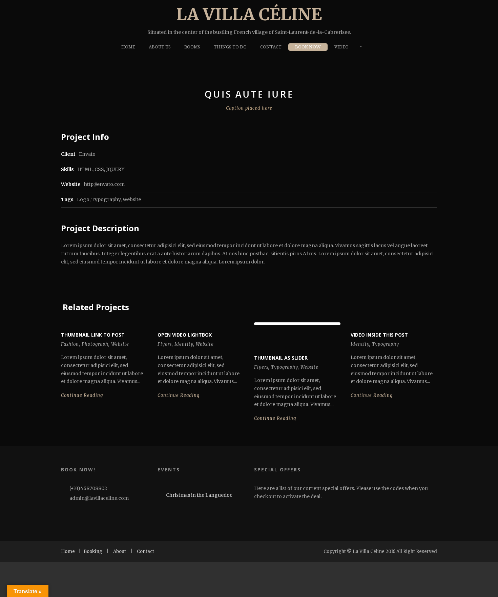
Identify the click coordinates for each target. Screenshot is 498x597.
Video (341, 46)
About (119, 551)
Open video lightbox (185, 335)
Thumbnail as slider (281, 358)
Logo (83, 199)
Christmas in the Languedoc (199, 495)
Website (132, 199)
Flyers (165, 344)
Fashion (70, 344)
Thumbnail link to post (93, 335)
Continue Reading (82, 395)
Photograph (95, 344)
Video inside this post (379, 335)
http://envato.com (104, 184)
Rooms (192, 46)
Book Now (308, 46)
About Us (160, 46)
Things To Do (230, 46)
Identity (183, 344)
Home (128, 46)
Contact (271, 46)
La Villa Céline (249, 14)
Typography (106, 199)
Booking (93, 551)
